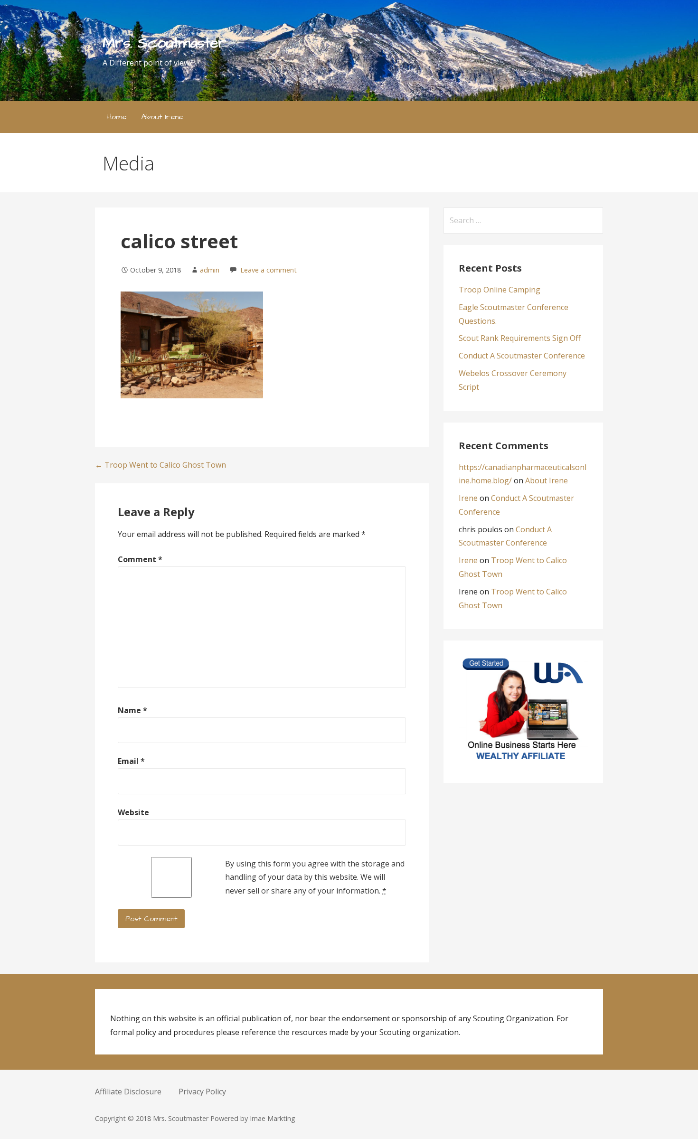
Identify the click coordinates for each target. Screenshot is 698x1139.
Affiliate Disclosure (128, 1091)
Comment (140, 559)
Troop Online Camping (499, 289)
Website (133, 812)
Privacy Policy (202, 1091)
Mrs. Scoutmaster (164, 43)
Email (131, 761)
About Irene (162, 117)
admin (209, 269)
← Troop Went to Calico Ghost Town (160, 465)
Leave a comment (268, 269)
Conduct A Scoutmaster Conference (522, 355)
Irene (468, 498)
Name (132, 710)
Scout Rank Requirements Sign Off (520, 338)
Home (116, 117)
